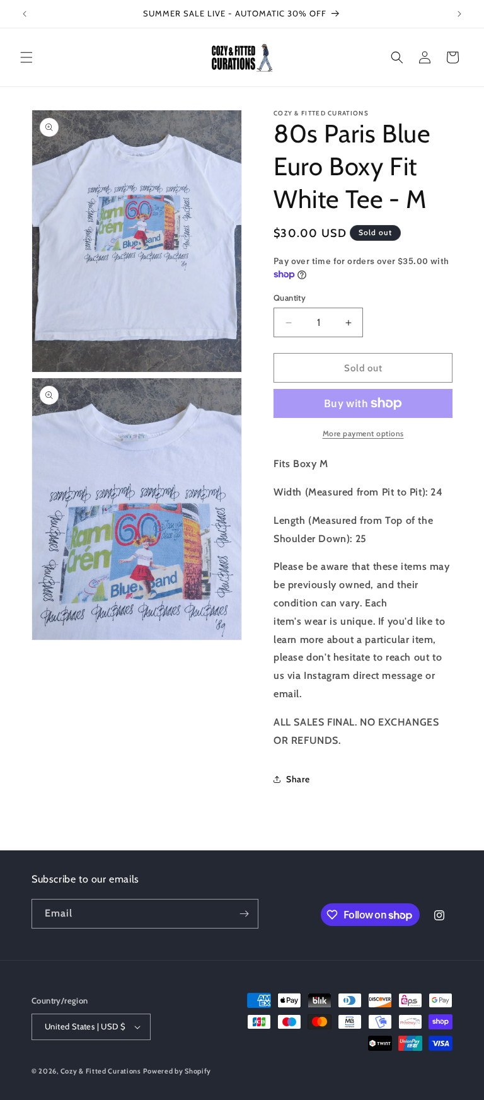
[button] (26, 57)
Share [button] (298, 779)
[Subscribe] (244, 914)
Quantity (290, 297)
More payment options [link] (363, 433)
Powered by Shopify (177, 1071)
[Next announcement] (459, 14)
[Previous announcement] (24, 14)
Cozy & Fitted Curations (100, 1071)
